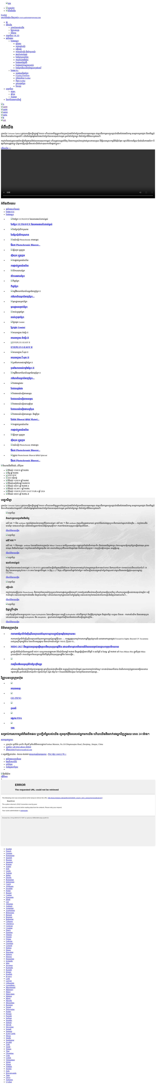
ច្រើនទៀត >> (6, 148)
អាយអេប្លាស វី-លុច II (20, 357)
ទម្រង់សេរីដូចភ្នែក (22, 73)
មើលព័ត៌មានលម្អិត (12, 530)
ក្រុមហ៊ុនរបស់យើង (17, 27)
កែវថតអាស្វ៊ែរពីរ (21, 62)
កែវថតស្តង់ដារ (17, 388)
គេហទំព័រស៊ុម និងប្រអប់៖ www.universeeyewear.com (21, 17)
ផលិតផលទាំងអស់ (12, 209)
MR (13, 728)
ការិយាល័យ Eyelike (23, 78)
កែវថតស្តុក (15, 41)
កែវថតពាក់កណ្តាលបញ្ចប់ (25, 65)
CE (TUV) (16, 698)
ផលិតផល (9, 38)
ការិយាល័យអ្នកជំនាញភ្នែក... (22, 296)
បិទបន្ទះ (18, 86)
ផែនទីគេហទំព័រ (11, 762)
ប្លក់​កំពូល (9, 764)
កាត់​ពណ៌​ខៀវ (20, 46)
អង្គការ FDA (16, 718)
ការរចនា (14, 97)
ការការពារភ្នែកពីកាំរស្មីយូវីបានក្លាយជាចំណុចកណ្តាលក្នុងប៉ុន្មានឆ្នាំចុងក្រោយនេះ (43, 633)
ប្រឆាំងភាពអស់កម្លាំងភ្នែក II (22, 368)
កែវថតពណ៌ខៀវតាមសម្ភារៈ (22, 398)
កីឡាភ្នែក (14, 286)
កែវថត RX (10, 212)
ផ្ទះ (7, 22)
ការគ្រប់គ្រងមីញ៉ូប (22, 60)
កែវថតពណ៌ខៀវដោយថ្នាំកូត (22, 409)
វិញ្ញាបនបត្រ (15, 30)
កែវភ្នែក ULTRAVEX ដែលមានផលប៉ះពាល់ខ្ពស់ (31, 224)
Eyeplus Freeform (22, 75)
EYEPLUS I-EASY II (21, 347)
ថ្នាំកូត (13, 94)
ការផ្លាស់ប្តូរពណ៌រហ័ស (20, 265)
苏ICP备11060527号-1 (57, 754)
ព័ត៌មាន (13, 33)
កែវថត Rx (14, 70)
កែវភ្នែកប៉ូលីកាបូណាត (20, 234)
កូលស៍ (13, 708)
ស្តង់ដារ (18, 44)
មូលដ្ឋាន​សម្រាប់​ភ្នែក (19, 306)
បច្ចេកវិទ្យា (9, 89)
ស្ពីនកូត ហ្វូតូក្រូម (18, 255)
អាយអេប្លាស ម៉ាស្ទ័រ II (20, 337)
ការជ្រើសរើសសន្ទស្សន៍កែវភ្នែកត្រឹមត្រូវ (26, 664)
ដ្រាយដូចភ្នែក (20, 83)
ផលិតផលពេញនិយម (13, 759)
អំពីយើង (9, 25)
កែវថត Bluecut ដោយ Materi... (25, 419)
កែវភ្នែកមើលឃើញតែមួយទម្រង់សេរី (28, 68)
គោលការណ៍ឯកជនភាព (37, 754)
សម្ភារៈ (13, 91)
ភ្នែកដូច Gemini (18, 327)
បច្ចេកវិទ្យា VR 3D (12, 36)
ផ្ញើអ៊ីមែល (4, 776)
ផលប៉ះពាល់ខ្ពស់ (21, 54)
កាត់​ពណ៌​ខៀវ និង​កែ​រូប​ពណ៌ (26, 52)
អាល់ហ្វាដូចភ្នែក (17, 317)
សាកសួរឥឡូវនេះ (7, 740)
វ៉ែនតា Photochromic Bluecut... (25, 245)
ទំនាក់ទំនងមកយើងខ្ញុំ (13, 100)
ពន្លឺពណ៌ (19, 49)
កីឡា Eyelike (20, 81)
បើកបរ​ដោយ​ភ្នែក (18, 276)
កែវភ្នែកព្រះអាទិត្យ (22, 57)
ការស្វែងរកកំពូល (12, 767)
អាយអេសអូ (16, 688)
